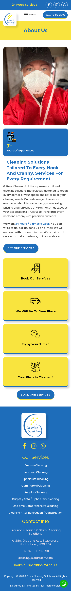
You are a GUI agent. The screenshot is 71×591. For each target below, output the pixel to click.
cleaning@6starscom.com (35, 557)
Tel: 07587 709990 (35, 551)
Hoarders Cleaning (35, 472)
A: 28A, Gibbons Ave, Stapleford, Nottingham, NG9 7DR (35, 542)
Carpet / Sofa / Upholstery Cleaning (35, 499)
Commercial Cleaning (35, 486)
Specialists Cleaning (35, 479)
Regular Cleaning (36, 492)
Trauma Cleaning (35, 465)
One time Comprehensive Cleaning (35, 506)
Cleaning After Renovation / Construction (35, 513)
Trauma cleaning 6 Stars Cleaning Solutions (35, 532)
